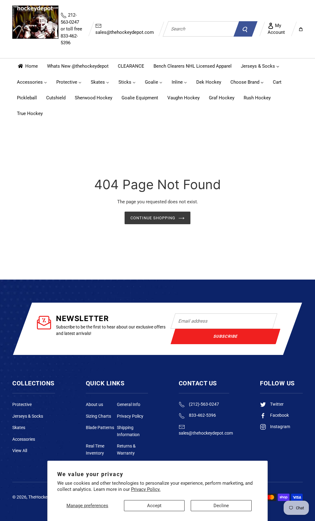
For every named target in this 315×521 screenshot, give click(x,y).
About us (94, 404)
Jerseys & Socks (27, 416)
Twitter (276, 404)
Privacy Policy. (146, 489)
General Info (128, 404)
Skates (18, 427)
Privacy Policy (130, 416)
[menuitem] (27, 66)
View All (19, 450)
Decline (221, 505)
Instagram (279, 426)
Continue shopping (153, 218)
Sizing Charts (98, 416)
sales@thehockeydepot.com (124, 32)
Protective (22, 404)
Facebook (279, 415)
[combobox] (201, 29)
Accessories (23, 439)
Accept (154, 505)
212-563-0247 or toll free (71, 29)
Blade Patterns (100, 427)
